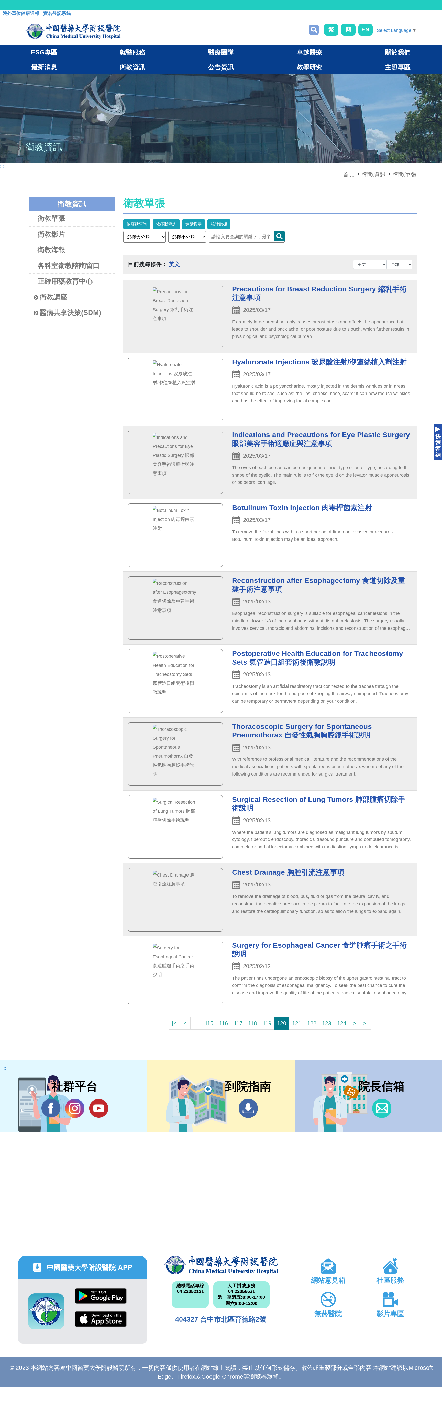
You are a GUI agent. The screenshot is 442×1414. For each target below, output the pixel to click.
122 (311, 1023)
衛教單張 (405, 174)
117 (238, 1023)
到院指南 (248, 1108)
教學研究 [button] (309, 67)
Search (279, 236)
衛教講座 (53, 297)
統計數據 (219, 224)
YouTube (98, 1108)
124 (341, 1023)
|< (174, 1023)
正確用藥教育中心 (65, 281)
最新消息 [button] (44, 67)
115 (209, 1023)
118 (252, 1023)
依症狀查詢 (137, 224)
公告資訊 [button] (221, 67)
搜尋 (314, 30)
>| (365, 1023)
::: (6, 4)
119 (267, 1023)
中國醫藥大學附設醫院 (220, 1265)
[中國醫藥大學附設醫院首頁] (73, 31)
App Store (101, 1322)
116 (223, 1023)
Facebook (51, 1108)
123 (326, 1023)
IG (74, 1108)
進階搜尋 (193, 224)
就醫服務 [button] (132, 52)
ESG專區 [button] (44, 52)
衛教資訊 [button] (132, 67)
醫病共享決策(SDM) (70, 313)
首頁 (349, 174)
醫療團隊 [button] (221, 52)
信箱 (381, 1108)
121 (296, 1023)
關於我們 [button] (398, 52)
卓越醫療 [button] (309, 52)
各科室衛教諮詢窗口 (69, 266)
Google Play (101, 1299)
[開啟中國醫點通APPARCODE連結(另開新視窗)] (46, 1311)
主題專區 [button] (398, 67)
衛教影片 (51, 234)
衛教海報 (51, 250)
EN (365, 29)
